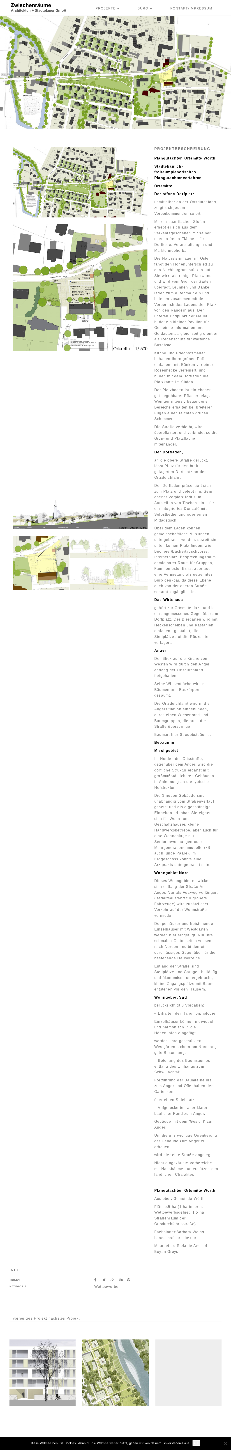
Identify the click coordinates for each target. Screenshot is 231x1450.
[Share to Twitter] (106, 1280)
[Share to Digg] (123, 1280)
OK (196, 1443)
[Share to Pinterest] (130, 1280)
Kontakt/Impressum (191, 8)
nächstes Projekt (64, 1318)
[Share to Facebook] (98, 1280)
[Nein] (225, 1443)
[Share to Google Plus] (115, 1280)
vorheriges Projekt (30, 1318)
